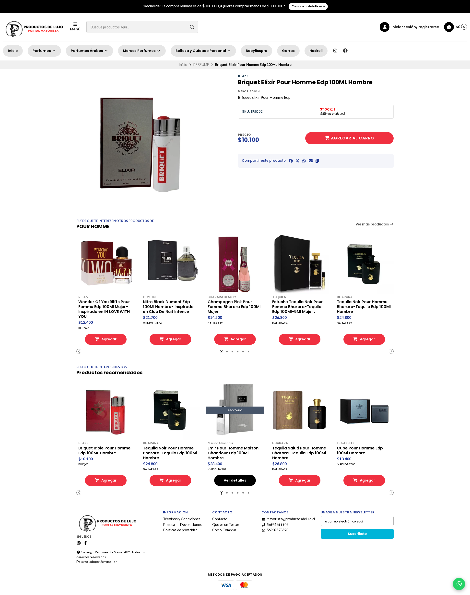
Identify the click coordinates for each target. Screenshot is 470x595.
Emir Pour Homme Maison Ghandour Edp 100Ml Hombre (233, 453)
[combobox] (142, 27)
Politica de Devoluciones (182, 524)
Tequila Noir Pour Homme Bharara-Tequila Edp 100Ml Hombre (364, 306)
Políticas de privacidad (180, 530)
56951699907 (277, 524)
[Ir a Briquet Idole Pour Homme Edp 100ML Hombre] (105, 410)
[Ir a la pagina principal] (33, 27)
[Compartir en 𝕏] (297, 161)
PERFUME (201, 64)
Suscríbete (357, 534)
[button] (317, 161)
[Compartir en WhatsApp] (304, 161)
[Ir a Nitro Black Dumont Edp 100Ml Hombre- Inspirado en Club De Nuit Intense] (170, 264)
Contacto (219, 519)
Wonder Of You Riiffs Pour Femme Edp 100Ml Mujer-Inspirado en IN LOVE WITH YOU (104, 309)
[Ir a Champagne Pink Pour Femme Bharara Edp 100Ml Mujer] (235, 264)
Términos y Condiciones (181, 519)
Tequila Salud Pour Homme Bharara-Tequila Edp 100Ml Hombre (299, 453)
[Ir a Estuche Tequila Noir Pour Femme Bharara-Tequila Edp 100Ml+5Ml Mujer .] (299, 264)
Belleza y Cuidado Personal (201, 50)
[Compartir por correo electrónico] (310, 161)
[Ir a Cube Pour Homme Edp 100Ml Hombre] (364, 410)
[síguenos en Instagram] (335, 51)
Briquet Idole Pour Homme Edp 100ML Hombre (104, 451)
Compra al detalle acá (308, 6)
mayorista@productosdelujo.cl (291, 519)
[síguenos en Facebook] (345, 51)
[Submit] (192, 27)
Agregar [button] (109, 339)
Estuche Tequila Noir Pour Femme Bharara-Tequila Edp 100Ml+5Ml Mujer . (297, 306)
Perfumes (42, 50)
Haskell (316, 50)
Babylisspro (256, 50)
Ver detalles (235, 480)
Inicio (13, 50)
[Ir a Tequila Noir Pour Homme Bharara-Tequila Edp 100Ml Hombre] (364, 264)
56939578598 (277, 530)
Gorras (288, 50)
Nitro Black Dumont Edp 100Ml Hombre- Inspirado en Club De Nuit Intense (168, 306)
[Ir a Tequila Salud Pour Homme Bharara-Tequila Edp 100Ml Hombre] (299, 410)
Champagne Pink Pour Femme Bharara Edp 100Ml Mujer (234, 306)
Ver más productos (373, 224)
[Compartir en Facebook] (290, 161)
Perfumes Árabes (87, 50)
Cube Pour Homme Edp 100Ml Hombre (360, 451)
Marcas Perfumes (139, 50)
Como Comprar (224, 530)
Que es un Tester (225, 524)
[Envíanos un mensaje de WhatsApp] (459, 584)
